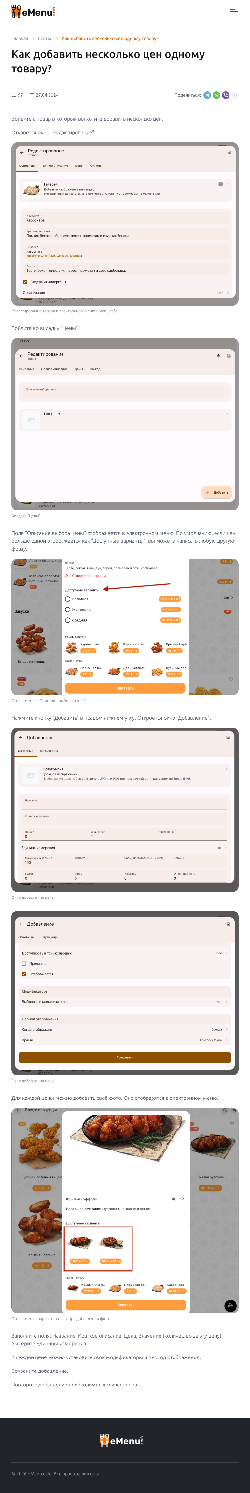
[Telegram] (207, 95)
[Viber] (225, 95)
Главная (19, 38)
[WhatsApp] (216, 95)
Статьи (45, 38)
